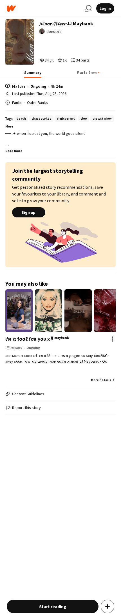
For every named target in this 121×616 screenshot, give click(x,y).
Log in (105, 8)
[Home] (43, 8)
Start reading (52, 606)
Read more (13, 151)
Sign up (28, 212)
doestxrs (54, 31)
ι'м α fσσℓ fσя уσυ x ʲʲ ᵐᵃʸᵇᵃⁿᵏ (37, 339)
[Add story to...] (107, 606)
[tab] (32, 74)
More (9, 126)
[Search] (88, 8)
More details (101, 380)
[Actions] (112, 339)
